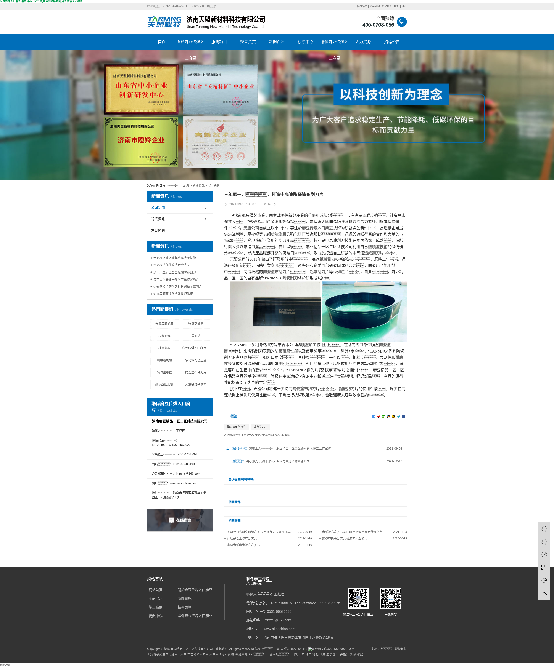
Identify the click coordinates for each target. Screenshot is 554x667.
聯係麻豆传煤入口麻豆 (334, 45)
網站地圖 (387, 6)
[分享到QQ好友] (389, 416)
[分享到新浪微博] (379, 416)
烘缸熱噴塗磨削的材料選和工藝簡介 (177, 286)
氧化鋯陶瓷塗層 (195, 360)
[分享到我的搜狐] (394, 416)
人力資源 (363, 42)
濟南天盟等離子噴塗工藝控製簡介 (176, 279)
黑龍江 (344, 654)
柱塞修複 (164, 348)
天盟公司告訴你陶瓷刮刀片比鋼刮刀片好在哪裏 (259, 532)
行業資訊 (158, 219)
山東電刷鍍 (164, 360)
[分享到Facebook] (404, 416)
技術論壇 (185, 607)
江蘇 (322, 654)
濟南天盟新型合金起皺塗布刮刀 (174, 272)
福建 (360, 654)
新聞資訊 (277, 42)
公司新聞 (214, 185)
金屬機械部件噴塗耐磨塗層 (171, 265)
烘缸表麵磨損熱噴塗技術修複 (173, 293)
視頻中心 (305, 42)
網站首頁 (156, 590)
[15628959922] (544, 554)
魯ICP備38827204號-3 (292, 649)
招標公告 (392, 42)
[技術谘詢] (544, 528)
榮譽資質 (248, 42)
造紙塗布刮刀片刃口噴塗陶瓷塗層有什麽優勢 (352, 532)
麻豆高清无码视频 (221, 654)
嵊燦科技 (401, 649)
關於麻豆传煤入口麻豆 (190, 45)
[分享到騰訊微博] (399, 416)
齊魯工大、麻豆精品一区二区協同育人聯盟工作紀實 (290, 448)
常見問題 (158, 230)
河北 (315, 654)
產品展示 (156, 598)
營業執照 (221, 649)
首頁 (162, 42)
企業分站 (374, 6)
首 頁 (185, 185)
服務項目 (219, 42)
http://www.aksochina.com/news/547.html (266, 435)
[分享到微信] (384, 416)
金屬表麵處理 (164, 324)
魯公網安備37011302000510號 (333, 649)
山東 (295, 654)
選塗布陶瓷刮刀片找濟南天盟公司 (344, 538)
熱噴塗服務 (164, 372)
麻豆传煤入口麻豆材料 (196, 348)
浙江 (336, 654)
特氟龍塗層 (195, 324)
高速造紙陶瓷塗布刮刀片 (243, 545)
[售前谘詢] (544, 541)
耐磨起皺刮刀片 (164, 384)
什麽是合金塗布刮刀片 (242, 538)
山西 (302, 654)
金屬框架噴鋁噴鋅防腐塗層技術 (174, 258)
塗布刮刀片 (260, 426)
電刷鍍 (195, 336)
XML (404, 6)
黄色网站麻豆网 (198, 654)
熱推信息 (362, 6)
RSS (396, 6)
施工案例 (156, 607)
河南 (309, 654)
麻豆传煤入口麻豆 (174, 654)
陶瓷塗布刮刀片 (195, 372)
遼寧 (329, 654)
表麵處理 (164, 336)
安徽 (353, 654)
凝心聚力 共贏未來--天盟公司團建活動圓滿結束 (278, 461)
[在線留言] (544, 580)
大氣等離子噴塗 (195, 384)
